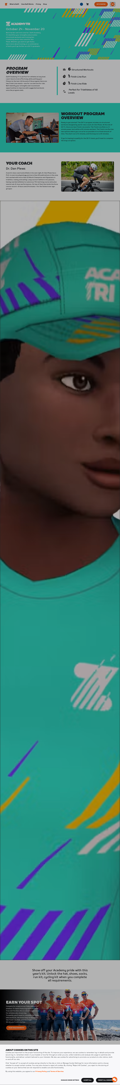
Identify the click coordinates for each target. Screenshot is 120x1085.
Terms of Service (56, 1071)
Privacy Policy (41, 1071)
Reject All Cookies (105, 1080)
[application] (114, 1079)
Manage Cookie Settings (70, 1080)
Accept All (88, 1080)
